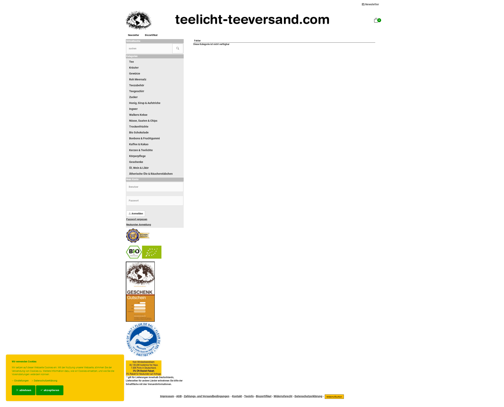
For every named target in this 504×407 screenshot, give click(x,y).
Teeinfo (249, 396)
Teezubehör (136, 85)
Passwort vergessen (136, 219)
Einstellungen (21, 380)
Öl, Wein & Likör (139, 167)
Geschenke (136, 162)
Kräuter (134, 67)
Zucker (133, 97)
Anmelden (137, 213)
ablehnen (25, 390)
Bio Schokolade (139, 132)
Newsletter (372, 4)
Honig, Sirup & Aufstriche (144, 103)
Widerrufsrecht (283, 396)
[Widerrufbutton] (334, 396)
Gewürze (134, 73)
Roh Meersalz (137, 79)
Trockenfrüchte (138, 126)
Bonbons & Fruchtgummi (144, 138)
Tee (131, 61)
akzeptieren (51, 390)
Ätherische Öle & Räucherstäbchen (151, 173)
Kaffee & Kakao (138, 144)
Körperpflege (137, 156)
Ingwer (133, 108)
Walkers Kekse (138, 114)
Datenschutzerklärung (45, 380)
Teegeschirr (136, 91)
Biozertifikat (151, 35)
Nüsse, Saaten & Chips (143, 120)
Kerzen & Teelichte (141, 150)
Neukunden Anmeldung (138, 224)
